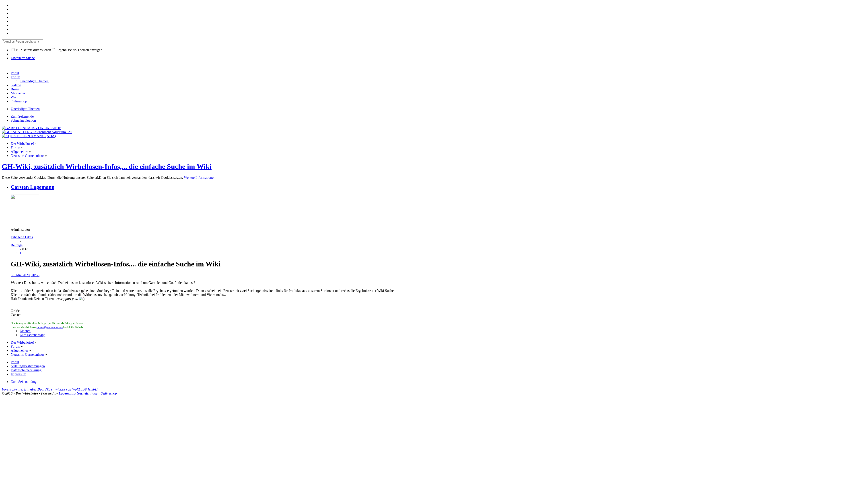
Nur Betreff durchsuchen (33, 50)
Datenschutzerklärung (26, 370)
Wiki (14, 97)
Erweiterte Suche (23, 58)
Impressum (18, 374)
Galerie (16, 85)
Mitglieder (18, 93)
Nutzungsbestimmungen (28, 366)
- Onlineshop (88, 393)
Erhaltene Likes (22, 237)
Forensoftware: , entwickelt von (50, 389)
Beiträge (17, 245)
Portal (15, 73)
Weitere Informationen (199, 177)
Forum (15, 77)
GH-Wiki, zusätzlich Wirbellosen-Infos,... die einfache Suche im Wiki (107, 166)
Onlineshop (19, 101)
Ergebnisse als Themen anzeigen (79, 50)
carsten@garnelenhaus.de (50, 327)
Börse (15, 89)
